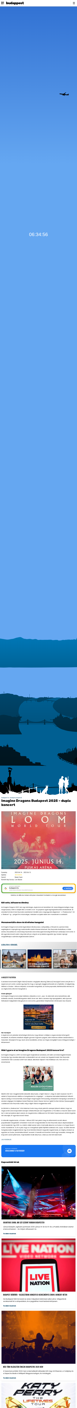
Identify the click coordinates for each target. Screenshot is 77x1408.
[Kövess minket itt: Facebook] (69, 1151)
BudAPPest (15, 3)
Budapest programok (16, 798)
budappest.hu (5, 798)
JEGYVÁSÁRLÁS (6, 1139)
